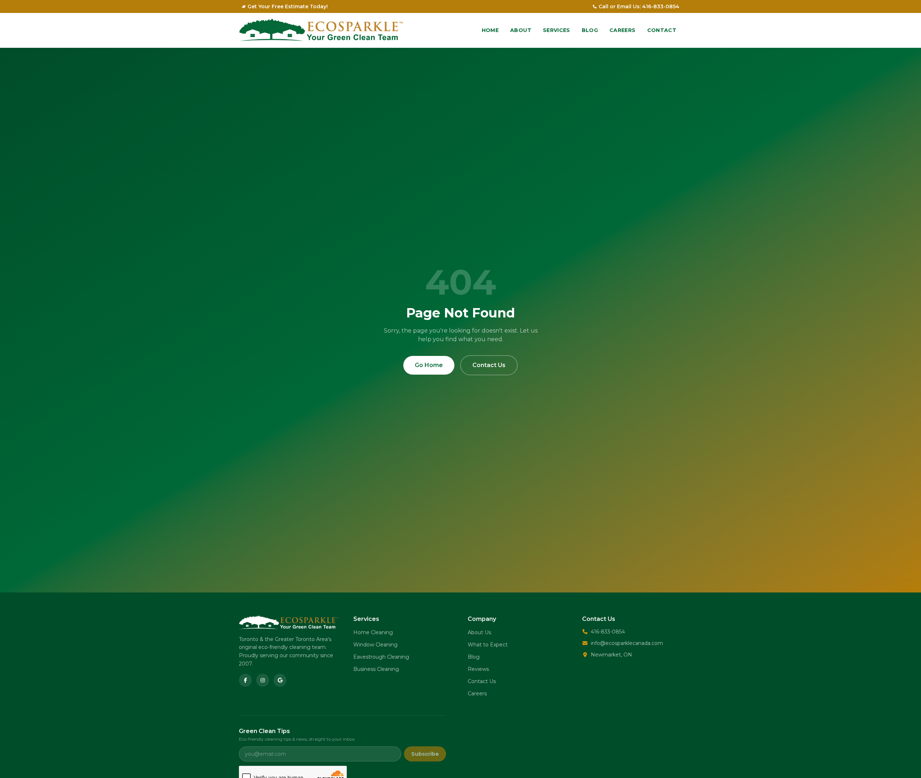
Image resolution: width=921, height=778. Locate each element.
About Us (479, 632)
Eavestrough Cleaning (381, 657)
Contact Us (488, 365)
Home (490, 30)
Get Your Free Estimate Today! (288, 6)
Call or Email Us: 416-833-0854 (639, 6)
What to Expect (488, 644)
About (520, 30)
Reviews (478, 669)
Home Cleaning (373, 632)
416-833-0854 (608, 631)
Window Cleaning (375, 644)
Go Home (429, 365)
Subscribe (425, 754)
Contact (661, 30)
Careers (622, 30)
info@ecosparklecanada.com (627, 643)
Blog (590, 30)
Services (556, 30)
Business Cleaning (376, 669)
